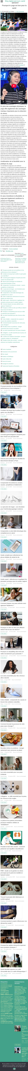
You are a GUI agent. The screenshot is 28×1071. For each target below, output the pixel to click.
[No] (26, 1066)
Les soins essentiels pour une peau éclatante (14, 330)
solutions (11, 1018)
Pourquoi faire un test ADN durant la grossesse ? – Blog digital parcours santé (21, 1009)
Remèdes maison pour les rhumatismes (20, 1020)
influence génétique (4, 1004)
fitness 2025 (9, 1000)
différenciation (8, 997)
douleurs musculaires (8, 998)
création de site (3, 997)
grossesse (4, 1002)
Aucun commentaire (16, 390)
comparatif (2, 996)
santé (7, 1013)
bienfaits (11, 994)
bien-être (5, 994)
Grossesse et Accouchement (9, 351)
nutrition (9, 1007)
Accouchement (4, 983)
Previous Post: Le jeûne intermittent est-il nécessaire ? (6, 260)
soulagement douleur (7, 1021)
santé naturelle (9, 1015)
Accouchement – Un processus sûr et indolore (21, 1013)
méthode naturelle (4, 1007)
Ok (14, 1068)
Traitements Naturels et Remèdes (10, 366)
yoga (12, 1023)
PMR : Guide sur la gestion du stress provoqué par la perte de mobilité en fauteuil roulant (12, 873)
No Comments (20, 11)
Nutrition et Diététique (7, 356)
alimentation (3, 989)
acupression (4, 987)
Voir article (3, 392)
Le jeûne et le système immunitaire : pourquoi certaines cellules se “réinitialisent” (12, 822)
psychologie (9, 1010)
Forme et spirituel (13, 249)
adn (7, 987)
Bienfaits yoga (9, 251)
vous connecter (19, 254)
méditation (10, 1006)
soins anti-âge (4, 1016)
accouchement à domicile (6, 985)
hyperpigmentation (8, 1003)
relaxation (3, 1011)
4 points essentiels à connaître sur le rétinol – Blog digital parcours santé (21, 998)
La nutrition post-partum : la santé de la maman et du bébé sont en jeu (21, 1003)
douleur (2, 998)
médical (6, 1006)
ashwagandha (5, 990)
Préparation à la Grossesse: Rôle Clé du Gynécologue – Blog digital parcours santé (21, 988)
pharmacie (6, 1009)
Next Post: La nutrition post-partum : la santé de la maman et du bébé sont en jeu (20, 260)
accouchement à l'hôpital (6, 986)
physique (21, 65)
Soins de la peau (6, 361)
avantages (3, 992)
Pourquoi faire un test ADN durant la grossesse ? (20, 993)
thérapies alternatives (5, 1022)
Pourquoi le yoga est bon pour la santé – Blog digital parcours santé (21, 1017)
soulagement (3, 1020)
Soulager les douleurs (7, 363)
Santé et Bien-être (6, 359)
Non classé (5, 354)
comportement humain (8, 996)
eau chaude (3, 1000)
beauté (7, 992)
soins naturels (7, 1018)
